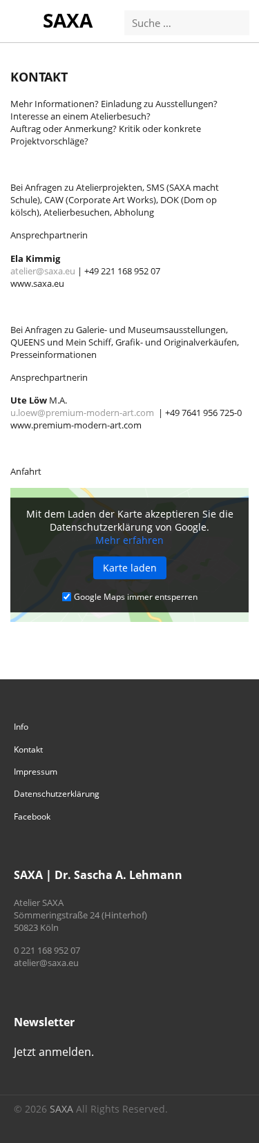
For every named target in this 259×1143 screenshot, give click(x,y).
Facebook (32, 816)
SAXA (68, 20)
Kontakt (28, 749)
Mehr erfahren (129, 540)
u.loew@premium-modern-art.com (82, 412)
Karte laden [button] (130, 568)
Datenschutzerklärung (56, 793)
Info (21, 726)
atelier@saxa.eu (42, 271)
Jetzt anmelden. (54, 1051)
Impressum (35, 771)
